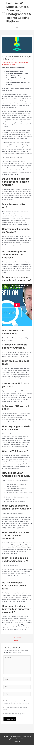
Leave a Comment (7, 62)
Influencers (5, 64)
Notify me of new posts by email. (15, 713)
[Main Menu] (17, 28)
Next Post (17, 640)
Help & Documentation (21, 62)
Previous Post (17, 637)
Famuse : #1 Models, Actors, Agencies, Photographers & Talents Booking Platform (18, 12)
